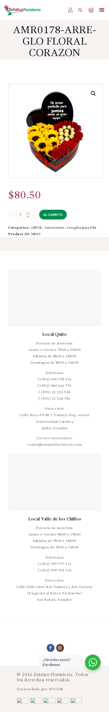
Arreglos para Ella (81, 228)
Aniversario (54, 228)
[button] (93, 93)
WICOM (56, 689)
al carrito (53, 215)
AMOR (36, 228)
